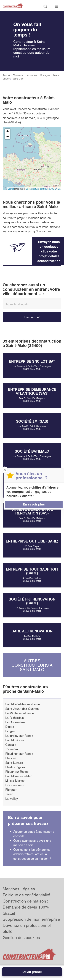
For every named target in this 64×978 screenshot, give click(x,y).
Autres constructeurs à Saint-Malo (32, 665)
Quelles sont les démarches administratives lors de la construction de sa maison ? (32, 854)
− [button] (7, 136)
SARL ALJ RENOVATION (32, 630)
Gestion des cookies (21, 937)
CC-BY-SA (55, 188)
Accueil (6, 75)
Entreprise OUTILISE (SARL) (32, 541)
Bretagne (45, 75)
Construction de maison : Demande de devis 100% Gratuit (26, 907)
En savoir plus (34, 504)
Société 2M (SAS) (32, 421)
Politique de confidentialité (26, 895)
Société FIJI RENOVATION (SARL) (32, 600)
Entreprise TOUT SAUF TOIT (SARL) (32, 570)
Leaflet (11, 188)
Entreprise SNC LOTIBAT (32, 361)
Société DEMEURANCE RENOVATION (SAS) (32, 511)
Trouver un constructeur (25, 75)
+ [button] (7, 131)
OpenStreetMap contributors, (38, 188)
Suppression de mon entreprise (31, 919)
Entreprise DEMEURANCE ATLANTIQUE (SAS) (32, 391)
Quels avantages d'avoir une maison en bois (32, 842)
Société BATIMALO (32, 451)
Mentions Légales (19, 889)
